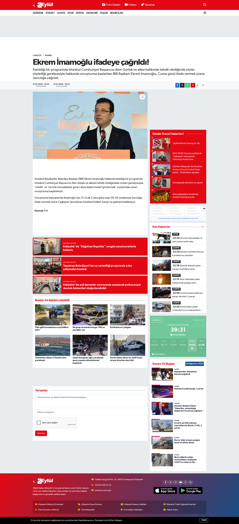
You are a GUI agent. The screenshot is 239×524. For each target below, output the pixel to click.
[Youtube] (180, 482)
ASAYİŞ (61, 13)
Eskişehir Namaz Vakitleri (135, 504)
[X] (170, 482)
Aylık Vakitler (159, 354)
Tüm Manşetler (88, 510)
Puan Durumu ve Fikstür (48, 510)
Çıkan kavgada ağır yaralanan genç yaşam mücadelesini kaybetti (88, 360)
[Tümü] (202, 227)
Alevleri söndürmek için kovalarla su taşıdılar (188, 254)
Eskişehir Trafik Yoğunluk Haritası (181, 504)
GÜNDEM (38, 13)
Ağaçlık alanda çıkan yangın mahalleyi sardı (186, 267)
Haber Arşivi (172, 510)
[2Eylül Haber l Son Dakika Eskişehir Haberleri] (43, 5)
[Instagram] (175, 482)
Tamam (203, 520)
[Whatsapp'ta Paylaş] (187, 85)
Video (132, 4)
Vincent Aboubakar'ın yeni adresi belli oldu (187, 240)
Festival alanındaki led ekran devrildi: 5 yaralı (187, 295)
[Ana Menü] (205, 13)
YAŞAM (104, 13)
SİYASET (50, 13)
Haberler (37, 55)
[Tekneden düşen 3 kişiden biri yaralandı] (52, 345)
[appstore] (165, 490)
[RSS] (190, 482)
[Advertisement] (119, 26)
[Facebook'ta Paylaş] (177, 85)
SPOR (70, 13)
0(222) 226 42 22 (103, 485)
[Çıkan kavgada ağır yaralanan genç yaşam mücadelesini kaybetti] (90, 345)
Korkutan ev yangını (120, 327)
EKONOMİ (92, 13)
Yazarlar (150, 4)
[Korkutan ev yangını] (127, 315)
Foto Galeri (113, 4)
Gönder (41, 433)
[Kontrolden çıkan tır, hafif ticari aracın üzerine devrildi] (127, 345)
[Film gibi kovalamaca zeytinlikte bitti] (52, 315)
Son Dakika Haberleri (133, 510)
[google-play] (191, 490)
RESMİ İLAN (116, 13)
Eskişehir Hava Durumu (92, 504)
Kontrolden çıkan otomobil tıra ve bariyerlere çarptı (186, 308)
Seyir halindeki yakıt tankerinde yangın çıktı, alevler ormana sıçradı (186, 281)
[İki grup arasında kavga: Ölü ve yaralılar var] (90, 315)
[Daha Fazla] (193, 85)
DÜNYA (80, 13)
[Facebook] (165, 482)
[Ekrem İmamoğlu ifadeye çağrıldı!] (90, 125)
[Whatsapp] (185, 482)
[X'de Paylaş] (182, 85)
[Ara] (204, 5)
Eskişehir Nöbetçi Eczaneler (51, 504)
